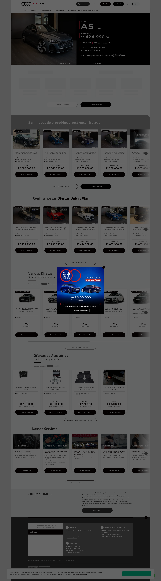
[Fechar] (103, 267)
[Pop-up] (80, 290)
